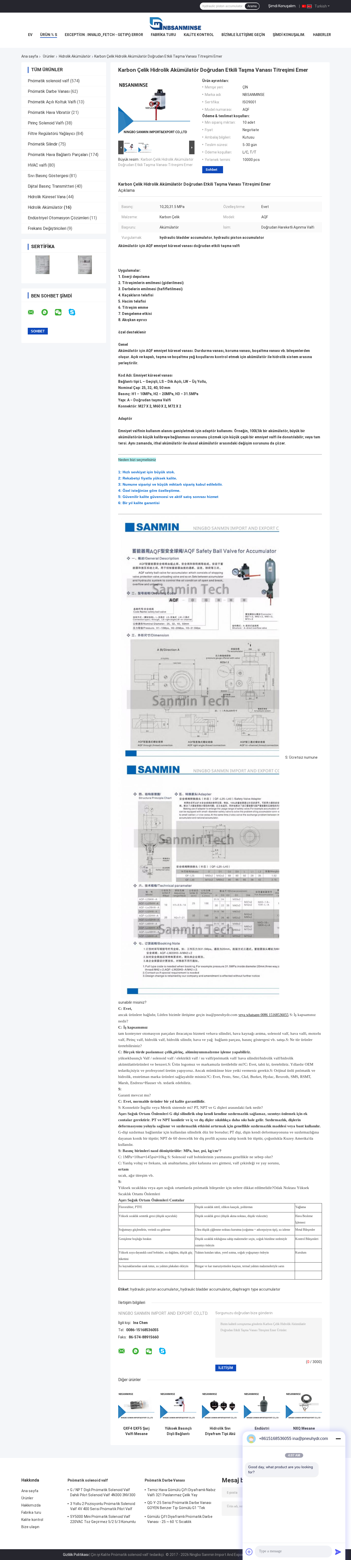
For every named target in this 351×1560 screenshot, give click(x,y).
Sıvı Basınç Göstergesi (48, 175)
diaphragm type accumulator (256, 1289)
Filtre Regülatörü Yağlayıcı (51, 133)
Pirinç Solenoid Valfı (46, 123)
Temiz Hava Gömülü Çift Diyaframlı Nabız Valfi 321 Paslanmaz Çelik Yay (181, 1492)
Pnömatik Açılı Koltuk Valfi (52, 101)
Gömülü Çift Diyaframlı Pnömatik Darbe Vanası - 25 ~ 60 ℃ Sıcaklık (180, 1519)
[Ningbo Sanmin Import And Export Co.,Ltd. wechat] (61, 312)
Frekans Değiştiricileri (47, 228)
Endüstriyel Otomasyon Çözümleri (58, 217)
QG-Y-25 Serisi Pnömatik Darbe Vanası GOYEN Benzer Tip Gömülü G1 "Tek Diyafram (179, 1506)
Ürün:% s (48, 35)
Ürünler (49, 56)
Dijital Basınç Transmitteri (51, 186)
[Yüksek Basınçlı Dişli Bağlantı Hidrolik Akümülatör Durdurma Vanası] (178, 1405)
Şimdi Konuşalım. (282, 6)
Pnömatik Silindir (43, 144)
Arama (252, 6)
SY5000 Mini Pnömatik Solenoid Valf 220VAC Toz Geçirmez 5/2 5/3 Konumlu (103, 1519)
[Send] (338, 1551)
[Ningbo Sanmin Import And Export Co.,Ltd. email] (34, 312)
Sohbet (211, 169)
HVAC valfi (37, 165)
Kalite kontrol (199, 35)
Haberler (322, 35)
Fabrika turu (163, 35)
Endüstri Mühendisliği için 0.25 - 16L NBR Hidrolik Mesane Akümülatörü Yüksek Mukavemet (261, 1431)
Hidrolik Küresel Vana (47, 196)
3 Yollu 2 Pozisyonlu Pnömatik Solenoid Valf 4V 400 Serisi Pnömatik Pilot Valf (102, 1506)
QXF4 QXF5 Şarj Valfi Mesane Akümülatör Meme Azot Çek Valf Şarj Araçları (136, 1431)
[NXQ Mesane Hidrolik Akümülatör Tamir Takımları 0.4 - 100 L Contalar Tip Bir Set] (304, 1405)
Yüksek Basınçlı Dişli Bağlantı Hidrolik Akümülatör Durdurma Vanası (178, 1431)
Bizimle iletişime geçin (243, 35)
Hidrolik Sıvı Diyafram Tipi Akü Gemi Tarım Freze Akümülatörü (220, 1431)
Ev (30, 35)
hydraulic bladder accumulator (205, 1289)
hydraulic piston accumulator (154, 1289)
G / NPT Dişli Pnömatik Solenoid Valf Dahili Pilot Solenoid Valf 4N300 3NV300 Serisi (102, 1493)
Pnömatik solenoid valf (48, 80)
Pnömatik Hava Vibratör (49, 112)
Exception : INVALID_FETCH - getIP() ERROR (104, 35)
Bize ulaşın (30, 1527)
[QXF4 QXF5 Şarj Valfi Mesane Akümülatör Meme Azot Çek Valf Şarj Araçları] (136, 1405)
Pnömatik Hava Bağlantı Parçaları (58, 154)
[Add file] (249, 1551)
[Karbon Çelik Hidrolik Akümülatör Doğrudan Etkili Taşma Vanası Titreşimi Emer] (154, 109)
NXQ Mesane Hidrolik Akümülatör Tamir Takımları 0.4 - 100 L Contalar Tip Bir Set (304, 1431)
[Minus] (338, 1439)
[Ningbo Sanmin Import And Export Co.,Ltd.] (175, 23)
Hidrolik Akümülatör (75, 56)
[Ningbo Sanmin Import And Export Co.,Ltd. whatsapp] (47, 312)
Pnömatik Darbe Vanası (49, 91)
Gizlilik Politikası (76, 1555)
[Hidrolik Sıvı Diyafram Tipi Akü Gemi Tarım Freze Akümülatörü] (220, 1405)
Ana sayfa (29, 56)
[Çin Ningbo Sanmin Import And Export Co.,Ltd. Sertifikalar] (42, 264)
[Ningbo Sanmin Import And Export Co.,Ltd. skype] (75, 312)
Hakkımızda (31, 1505)
